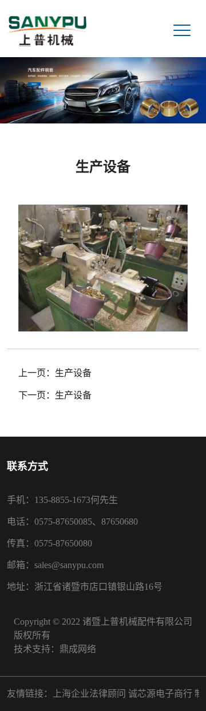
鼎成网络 (78, 649)
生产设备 (73, 373)
